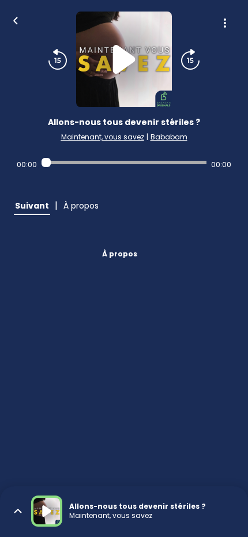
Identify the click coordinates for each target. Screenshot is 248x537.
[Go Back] (16, 19)
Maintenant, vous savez (102, 137)
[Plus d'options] (224, 23)
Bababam (169, 137)
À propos (119, 254)
